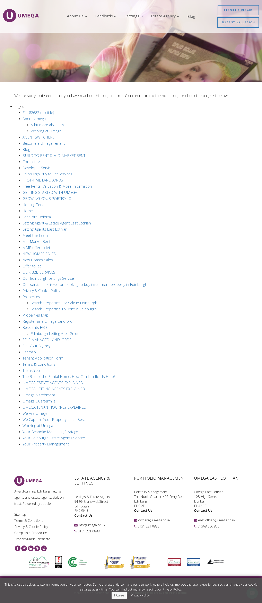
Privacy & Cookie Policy (41, 290)
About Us (76, 16)
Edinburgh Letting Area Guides (56, 333)
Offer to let (32, 266)
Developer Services (38, 167)
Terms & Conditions (39, 364)
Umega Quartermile (39, 401)
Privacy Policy (140, 595)
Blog (191, 16)
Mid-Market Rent (36, 241)
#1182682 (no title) (38, 112)
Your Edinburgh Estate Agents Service (54, 437)
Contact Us (32, 161)
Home (28, 210)
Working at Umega (46, 130)
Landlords (104, 16)
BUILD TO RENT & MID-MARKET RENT (54, 155)
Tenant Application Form (43, 358)
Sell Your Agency (36, 345)
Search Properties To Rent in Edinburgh (64, 309)
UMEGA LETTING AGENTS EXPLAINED (54, 388)
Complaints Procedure (30, 533)
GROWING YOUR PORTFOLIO (47, 198)
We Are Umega (35, 413)
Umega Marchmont (39, 394)
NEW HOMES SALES (39, 253)
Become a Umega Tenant (44, 143)
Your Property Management (46, 444)
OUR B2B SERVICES (39, 272)
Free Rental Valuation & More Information (57, 186)
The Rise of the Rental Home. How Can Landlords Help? (69, 376)
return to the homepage (159, 95)
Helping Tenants (36, 204)
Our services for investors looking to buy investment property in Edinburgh (85, 284)
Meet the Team (35, 235)
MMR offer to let (36, 247)
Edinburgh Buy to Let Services (47, 173)
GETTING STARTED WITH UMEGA (50, 192)
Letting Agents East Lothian (45, 229)
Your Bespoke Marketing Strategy (50, 431)
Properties (31, 296)
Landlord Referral (37, 216)
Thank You (31, 370)
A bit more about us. (48, 124)
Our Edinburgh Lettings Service (48, 278)
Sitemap (29, 351)
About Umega (34, 118)
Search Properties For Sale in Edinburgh (64, 302)
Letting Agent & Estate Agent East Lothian (57, 223)
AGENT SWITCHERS (38, 137)
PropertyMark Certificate (32, 539)
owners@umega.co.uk (154, 520)
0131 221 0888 (89, 531)
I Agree (119, 595)
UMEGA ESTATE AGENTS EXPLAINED (53, 382)
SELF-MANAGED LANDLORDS (47, 339)
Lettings (132, 16)
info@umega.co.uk (91, 525)
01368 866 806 (208, 526)
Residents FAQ (35, 327)
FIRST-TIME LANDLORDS (43, 180)
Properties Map (35, 315)
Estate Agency (164, 16)
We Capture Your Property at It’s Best (54, 419)
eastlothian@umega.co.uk (216, 520)
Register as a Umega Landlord (47, 321)
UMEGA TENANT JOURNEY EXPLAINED (54, 407)
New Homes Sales (38, 259)
